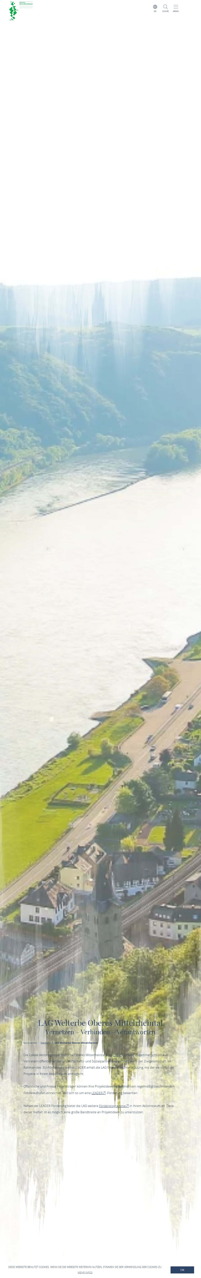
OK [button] (182, 1270)
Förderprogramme (112, 1106)
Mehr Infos (85, 1272)
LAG (116, 1055)
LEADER (97, 1093)
